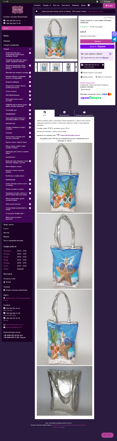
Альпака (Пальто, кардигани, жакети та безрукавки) (16, 77)
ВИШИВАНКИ (10, 114)
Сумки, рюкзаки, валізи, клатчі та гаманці (56, 11)
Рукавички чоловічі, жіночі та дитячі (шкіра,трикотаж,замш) (16, 194)
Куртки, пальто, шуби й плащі (16, 142)
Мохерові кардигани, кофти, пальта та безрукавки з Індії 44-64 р (16, 67)
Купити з (93, 46)
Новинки (75, 5)
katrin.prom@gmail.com (14, 327)
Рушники (9, 133)
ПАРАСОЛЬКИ (10, 180)
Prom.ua (69, 423)
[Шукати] (31, 28)
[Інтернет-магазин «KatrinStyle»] (17, 9)
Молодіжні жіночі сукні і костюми (14, 100)
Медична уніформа (12, 82)
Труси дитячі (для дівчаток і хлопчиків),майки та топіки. (15, 119)
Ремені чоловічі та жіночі (15, 189)
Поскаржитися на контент (60, 425)
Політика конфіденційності (77, 425)
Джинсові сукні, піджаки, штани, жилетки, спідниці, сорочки (17, 162)
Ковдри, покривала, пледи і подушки (15, 128)
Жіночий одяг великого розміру (17, 73)
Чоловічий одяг (11, 110)
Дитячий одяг (10, 123)
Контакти (66, 5)
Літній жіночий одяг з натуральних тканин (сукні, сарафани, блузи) (15, 54)
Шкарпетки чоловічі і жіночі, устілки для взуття (16, 86)
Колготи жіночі (11, 91)
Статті (5, 229)
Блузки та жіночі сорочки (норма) (15, 171)
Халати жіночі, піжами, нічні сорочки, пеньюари (15, 137)
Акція (83, 5)
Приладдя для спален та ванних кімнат (17, 152)
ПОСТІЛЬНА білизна (12, 95)
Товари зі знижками (11, 45)
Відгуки (6, 237)
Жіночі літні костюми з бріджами (14, 218)
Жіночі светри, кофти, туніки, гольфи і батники (16, 147)
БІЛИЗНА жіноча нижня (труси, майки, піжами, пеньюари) (16, 105)
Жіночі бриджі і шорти (13, 166)
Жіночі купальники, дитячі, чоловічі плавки (15, 199)
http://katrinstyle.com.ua (14, 325)
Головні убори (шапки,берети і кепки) (16, 209)
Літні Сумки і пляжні (79, 11)
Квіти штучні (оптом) (13, 204)
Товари (46, 5)
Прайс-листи (8, 225)
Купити (98, 41)
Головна (37, 5)
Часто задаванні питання (13, 241)
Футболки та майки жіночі (15, 176)
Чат (109, 435)
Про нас (56, 5)
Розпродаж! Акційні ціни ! (15, 213)
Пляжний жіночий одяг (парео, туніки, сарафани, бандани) (16, 61)
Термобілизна (10, 157)
